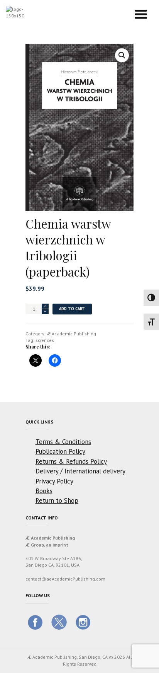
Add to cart (72, 308)
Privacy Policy (54, 481)
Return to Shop (57, 500)
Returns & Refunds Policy (71, 461)
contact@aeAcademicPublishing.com (65, 579)
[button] (122, 55)
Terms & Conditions (63, 441)
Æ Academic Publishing (71, 333)
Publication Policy (60, 451)
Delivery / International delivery (80, 471)
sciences (45, 340)
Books (44, 491)
